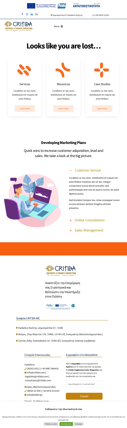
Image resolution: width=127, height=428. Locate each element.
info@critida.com (36, 372)
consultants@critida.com (38, 380)
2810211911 (33, 368)
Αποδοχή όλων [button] (66, 424)
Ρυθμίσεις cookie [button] (51, 424)
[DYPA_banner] (60, 304)
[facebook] (22, 14)
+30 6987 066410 (49, 368)
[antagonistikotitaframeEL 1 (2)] (63, 2)
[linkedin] (32, 14)
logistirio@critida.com (36, 376)
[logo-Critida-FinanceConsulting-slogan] (18, 22)
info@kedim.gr (34, 394)
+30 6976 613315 (50, 390)
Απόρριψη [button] (78, 424)
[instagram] (27, 14)
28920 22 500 (33, 390)
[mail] (36, 14)
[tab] (94, 170)
